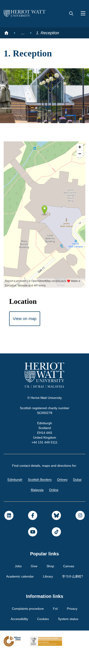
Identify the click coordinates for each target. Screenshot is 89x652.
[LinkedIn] (8, 515)
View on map (25, 318)
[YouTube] (32, 531)
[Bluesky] (56, 515)
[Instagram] (80, 515)
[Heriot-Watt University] (25, 13)
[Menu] (81, 13)
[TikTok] (56, 531)
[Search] (71, 13)
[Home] (6, 33)
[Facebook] (32, 515)
